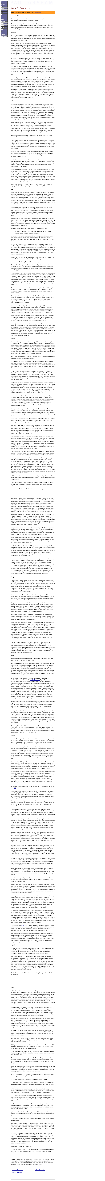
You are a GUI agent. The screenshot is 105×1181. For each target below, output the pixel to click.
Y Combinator (37, 12)
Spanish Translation (17, 1172)
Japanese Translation (17, 1170)
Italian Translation (40, 1170)
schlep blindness (35, 680)
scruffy (23, 925)
